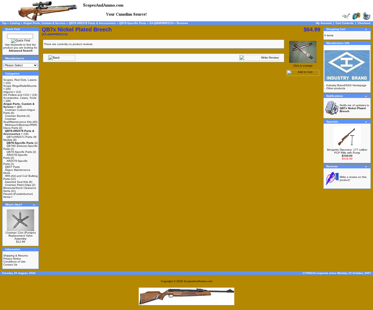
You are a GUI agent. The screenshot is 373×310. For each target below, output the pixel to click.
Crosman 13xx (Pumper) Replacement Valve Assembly (20, 235)
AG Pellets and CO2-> (17, 94)
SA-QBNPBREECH (161, 23)
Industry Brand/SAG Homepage (346, 85)
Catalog (15, 23)
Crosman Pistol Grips (18, 184)
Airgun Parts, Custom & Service (44, 23)
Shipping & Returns (15, 255)
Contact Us (10, 264)
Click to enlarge (303, 65)
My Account (323, 23)
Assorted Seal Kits (16, 181)
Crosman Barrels (15, 115)
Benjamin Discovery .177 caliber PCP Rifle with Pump (347, 151)
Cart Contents (345, 23)
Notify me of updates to (354, 108)
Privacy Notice (12, 258)
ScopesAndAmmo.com (198, 281)
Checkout (364, 23)
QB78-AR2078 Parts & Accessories (92, 23)
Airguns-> (9, 91)
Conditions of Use (14, 261)
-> (18, 132)
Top (4, 23)
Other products (335, 88)
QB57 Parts (12, 166)
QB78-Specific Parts (132, 23)
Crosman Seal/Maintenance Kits (17, 120)
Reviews (182, 23)
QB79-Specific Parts (19, 151)
